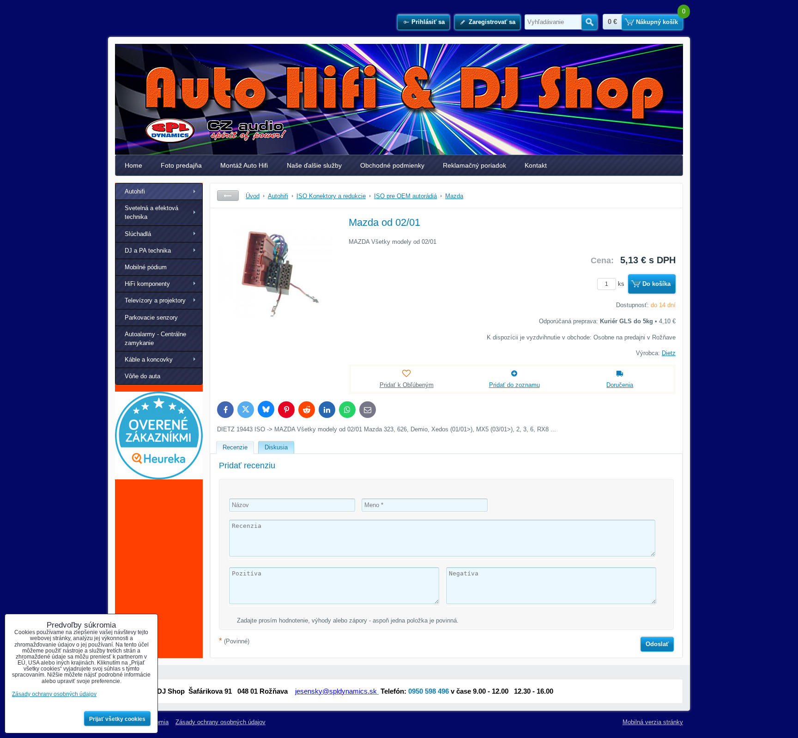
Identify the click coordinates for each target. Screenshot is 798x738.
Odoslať (657, 644)
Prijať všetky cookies (117, 719)
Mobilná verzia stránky (653, 722)
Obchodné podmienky (392, 165)
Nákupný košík (657, 21)
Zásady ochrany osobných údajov (220, 722)
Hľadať (589, 22)
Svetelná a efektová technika (151, 212)
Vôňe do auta (142, 376)
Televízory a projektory (155, 300)
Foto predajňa (181, 165)
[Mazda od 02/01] (274, 284)
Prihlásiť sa (428, 21)
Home (133, 165)
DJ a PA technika (148, 250)
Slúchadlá (138, 233)
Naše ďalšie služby (314, 165)
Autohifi (135, 191)
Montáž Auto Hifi (244, 165)
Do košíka (656, 283)
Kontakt (536, 165)
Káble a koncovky (149, 359)
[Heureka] (159, 477)
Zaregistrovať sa (492, 21)
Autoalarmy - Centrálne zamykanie (155, 338)
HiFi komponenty (147, 283)
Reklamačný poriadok (474, 165)
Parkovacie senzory (151, 317)
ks (622, 283)
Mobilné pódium (146, 267)
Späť (228, 195)
